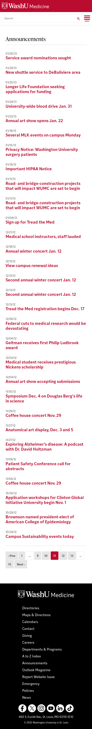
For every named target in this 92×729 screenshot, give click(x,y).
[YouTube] (51, 708)
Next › (21, 564)
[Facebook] (22, 708)
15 (9, 564)
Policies (28, 691)
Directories (30, 608)
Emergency (31, 684)
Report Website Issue (38, 677)
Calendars (30, 622)
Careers (28, 643)
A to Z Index (31, 656)
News (26, 698)
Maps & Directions (36, 615)
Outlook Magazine (36, 670)
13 (71, 556)
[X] (32, 708)
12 (63, 556)
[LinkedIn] (60, 708)
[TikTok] (69, 708)
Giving (27, 636)
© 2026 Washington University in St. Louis (46, 723)
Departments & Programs (42, 649)
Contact (28, 629)
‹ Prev (11, 556)
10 (45, 556)
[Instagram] (41, 708)
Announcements (34, 663)
